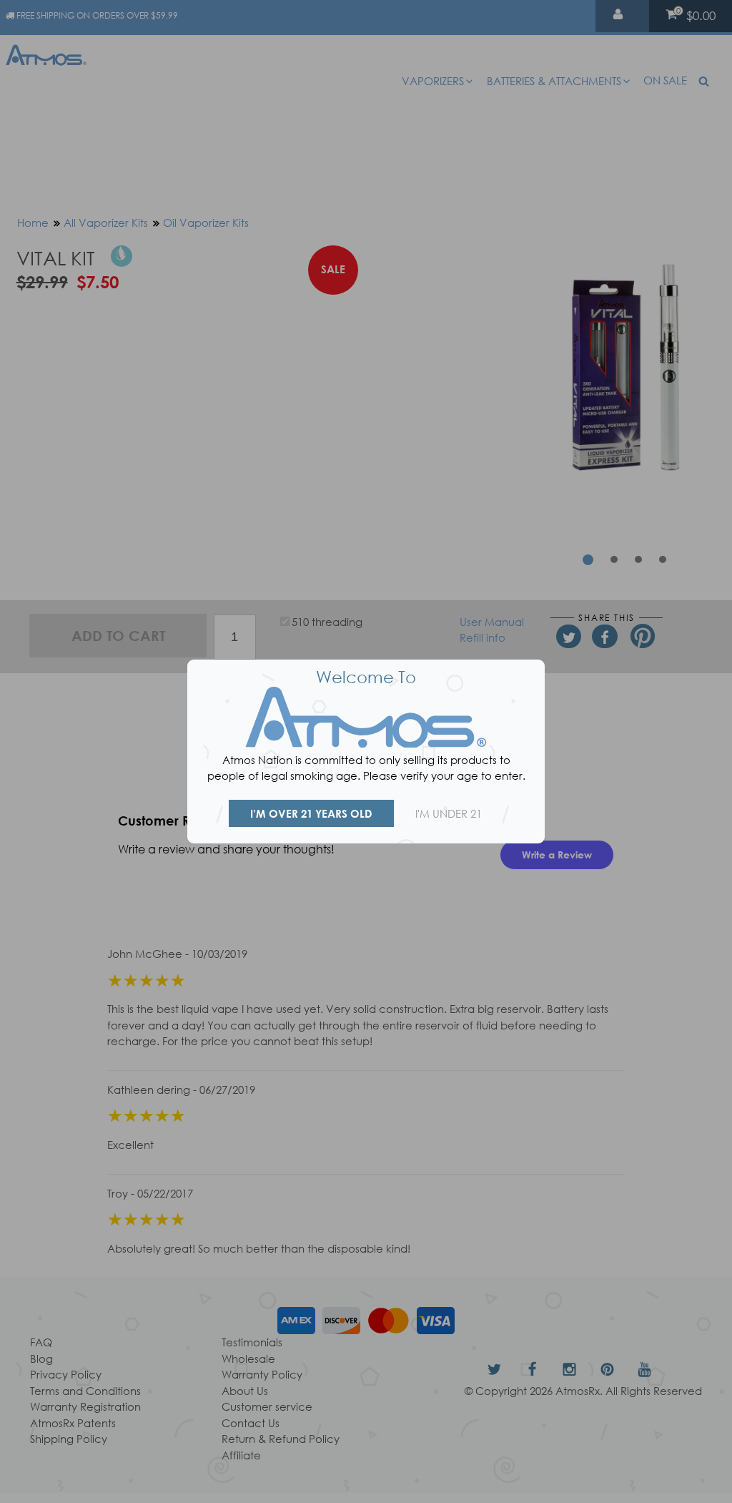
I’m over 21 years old (311, 813)
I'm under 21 (448, 813)
